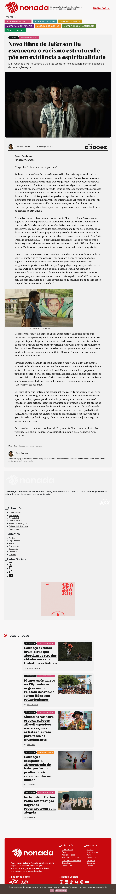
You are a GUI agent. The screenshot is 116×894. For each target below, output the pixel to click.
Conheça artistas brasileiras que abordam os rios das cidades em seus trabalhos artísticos (40, 655)
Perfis (11, 543)
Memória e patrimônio (19, 25)
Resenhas (13, 551)
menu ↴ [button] (11, 17)
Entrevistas (14, 546)
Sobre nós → (101, 8)
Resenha (14, 37)
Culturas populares (48, 25)
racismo (39, 446)
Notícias (90, 849)
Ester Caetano (24, 146)
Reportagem (30, 643)
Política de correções (18, 523)
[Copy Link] (94, 147)
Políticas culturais (44, 21)
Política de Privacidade (18, 526)
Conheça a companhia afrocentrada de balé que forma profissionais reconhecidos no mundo (37, 768)
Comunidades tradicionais (79, 25)
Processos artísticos (18, 21)
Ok (52, 891)
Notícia (12, 538)
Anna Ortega (31, 817)
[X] (102, 147)
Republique (14, 529)
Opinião (12, 554)
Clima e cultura (15, 30)
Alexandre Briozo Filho (34, 668)
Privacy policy (61, 891)
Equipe (65, 852)
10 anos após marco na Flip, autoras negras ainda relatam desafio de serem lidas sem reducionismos (39, 690)
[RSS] (98, 147)
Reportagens (14, 540)
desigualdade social (26, 446)
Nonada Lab (14, 518)
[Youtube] (105, 147)
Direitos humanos (70, 21)
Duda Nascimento (32, 705)
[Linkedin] (90, 147)
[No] (113, 889)
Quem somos (15, 512)
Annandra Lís (31, 785)
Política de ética (15, 521)
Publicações (14, 515)
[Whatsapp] (86, 147)
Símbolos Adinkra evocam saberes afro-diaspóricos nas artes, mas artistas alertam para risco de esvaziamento (39, 728)
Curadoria (13, 549)
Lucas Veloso (31, 745)
